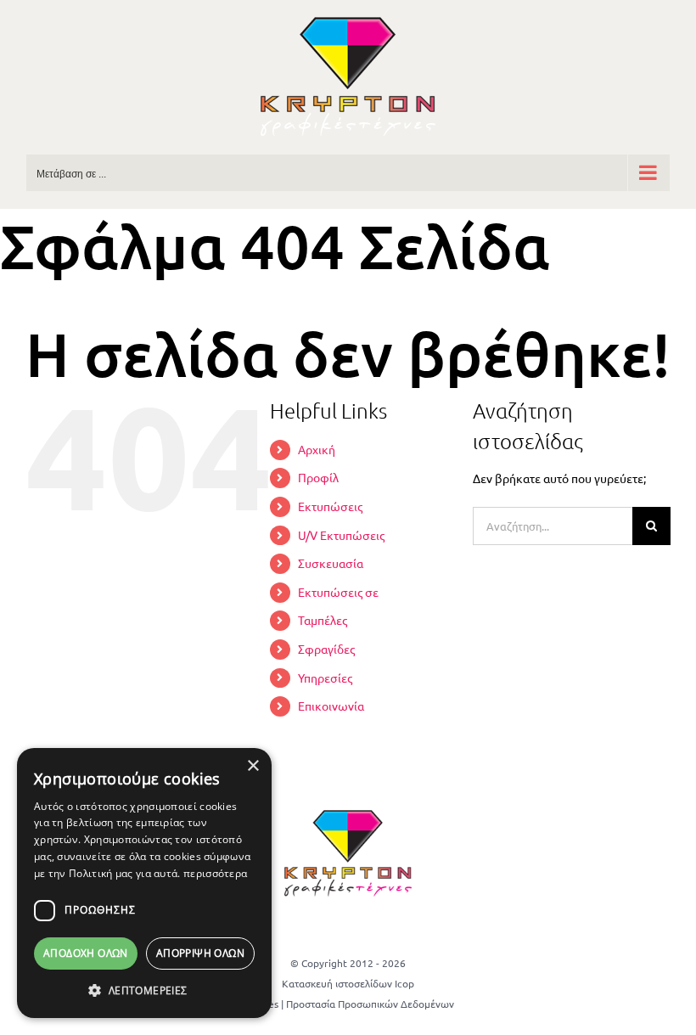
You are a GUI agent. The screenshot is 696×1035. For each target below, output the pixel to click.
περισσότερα (215, 873)
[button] (144, 991)
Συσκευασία (330, 563)
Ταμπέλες (322, 619)
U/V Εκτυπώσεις (341, 535)
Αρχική (316, 449)
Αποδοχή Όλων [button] (85, 953)
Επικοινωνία (331, 705)
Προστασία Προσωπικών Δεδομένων (370, 1003)
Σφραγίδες (326, 648)
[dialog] (144, 883)
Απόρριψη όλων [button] (200, 953)
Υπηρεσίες (325, 677)
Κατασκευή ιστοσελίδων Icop (348, 983)
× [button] (252, 766)
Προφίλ (318, 477)
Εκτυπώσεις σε (338, 591)
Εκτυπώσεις (330, 506)
